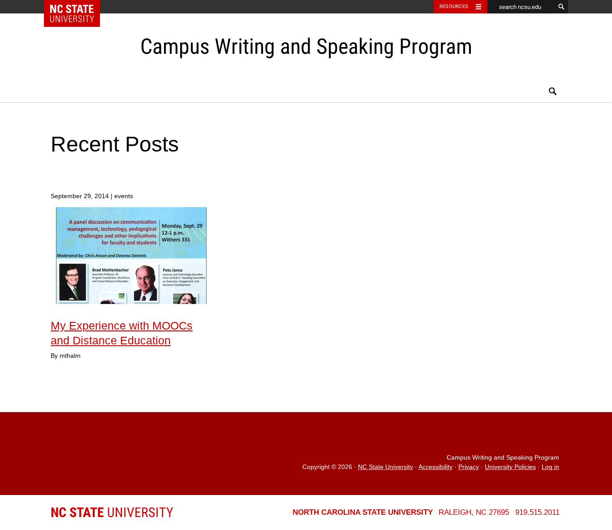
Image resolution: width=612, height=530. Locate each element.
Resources (454, 6)
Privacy (468, 467)
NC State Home (77, 6)
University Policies (510, 467)
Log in (550, 467)
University (112, 512)
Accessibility (435, 467)
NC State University (385, 467)
